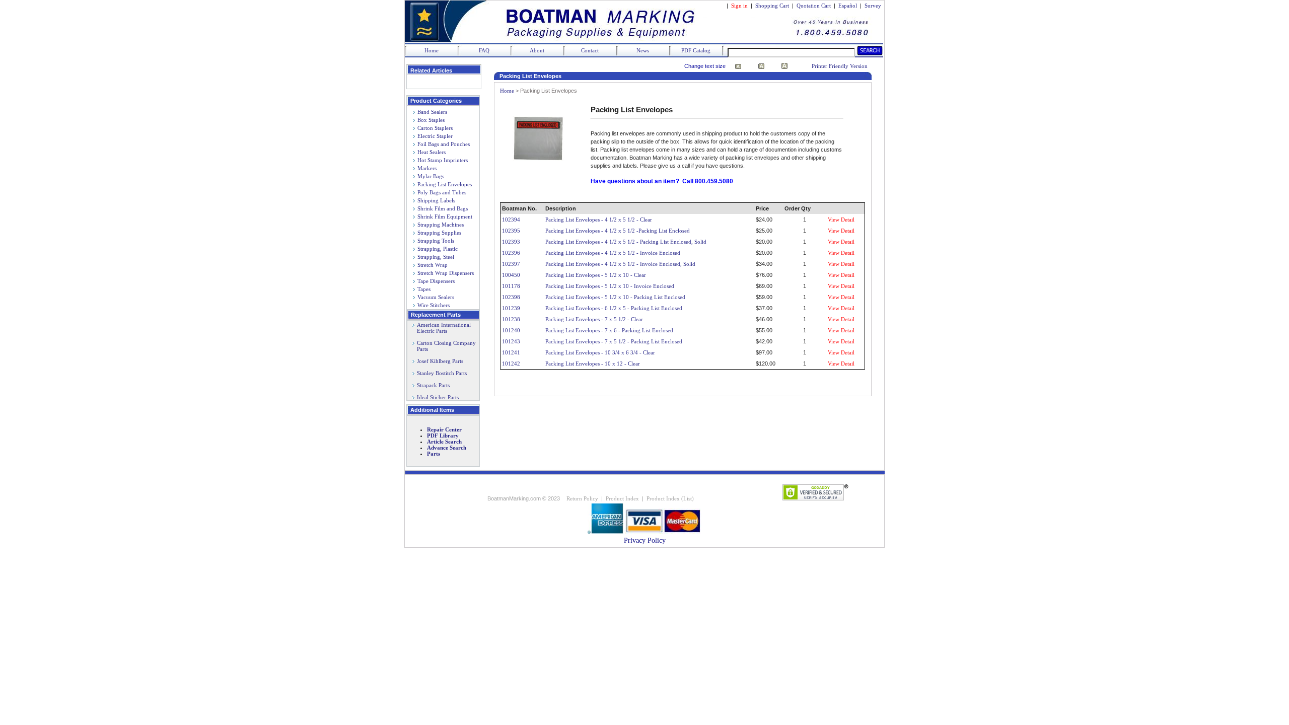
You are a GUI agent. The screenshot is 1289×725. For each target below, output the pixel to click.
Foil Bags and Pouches (443, 144)
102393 (511, 242)
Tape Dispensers (436, 281)
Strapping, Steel (435, 257)
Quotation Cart (814, 6)
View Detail (841, 219)
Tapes (424, 289)
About (537, 50)
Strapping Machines (440, 225)
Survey (873, 6)
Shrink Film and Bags (442, 208)
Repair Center (444, 429)
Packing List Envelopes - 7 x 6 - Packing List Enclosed (609, 330)
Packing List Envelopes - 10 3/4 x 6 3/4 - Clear (600, 352)
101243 (511, 341)
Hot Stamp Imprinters (442, 160)
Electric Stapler (435, 136)
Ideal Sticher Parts (438, 397)
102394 (511, 219)
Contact (590, 50)
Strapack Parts (433, 385)
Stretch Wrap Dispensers (445, 273)
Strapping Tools (435, 241)
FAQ (484, 50)
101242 (511, 363)
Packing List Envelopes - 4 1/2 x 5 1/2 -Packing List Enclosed (617, 231)
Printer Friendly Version (840, 66)
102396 (511, 253)
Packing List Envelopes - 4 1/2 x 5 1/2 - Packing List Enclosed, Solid (625, 242)
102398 (511, 297)
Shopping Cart (772, 6)
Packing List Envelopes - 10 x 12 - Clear (592, 363)
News (642, 50)
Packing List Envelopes (444, 184)
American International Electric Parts (441, 328)
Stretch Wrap (432, 265)
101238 (511, 319)
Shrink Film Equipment (444, 216)
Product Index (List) (670, 498)
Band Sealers (432, 112)
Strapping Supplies (439, 233)
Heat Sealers (431, 152)
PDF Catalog (695, 50)
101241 (511, 352)
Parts (433, 454)
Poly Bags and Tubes (441, 192)
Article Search (444, 442)
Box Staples (431, 120)
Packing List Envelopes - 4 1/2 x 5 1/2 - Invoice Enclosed (612, 253)
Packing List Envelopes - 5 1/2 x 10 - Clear (595, 275)
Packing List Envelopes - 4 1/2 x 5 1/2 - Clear (598, 219)
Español (847, 6)
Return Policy (582, 498)
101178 (511, 286)
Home (431, 50)
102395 (511, 231)
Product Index (622, 498)
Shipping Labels (436, 200)
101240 (511, 330)
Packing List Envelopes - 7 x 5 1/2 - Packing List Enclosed (613, 341)
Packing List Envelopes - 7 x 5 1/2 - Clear (594, 319)
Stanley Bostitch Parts (442, 373)
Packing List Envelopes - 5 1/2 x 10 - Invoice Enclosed (609, 286)
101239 (511, 308)
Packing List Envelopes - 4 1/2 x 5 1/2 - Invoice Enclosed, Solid (620, 264)
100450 (511, 275)
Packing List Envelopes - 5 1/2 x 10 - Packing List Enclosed (615, 297)
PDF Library (443, 435)
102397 (511, 264)
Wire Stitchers (433, 305)
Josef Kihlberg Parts (440, 361)
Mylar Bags (430, 176)
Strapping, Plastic (437, 249)
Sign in (739, 6)
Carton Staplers (435, 128)
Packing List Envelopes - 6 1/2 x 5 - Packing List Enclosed (613, 308)
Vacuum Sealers (435, 297)
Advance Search (446, 448)
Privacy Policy (645, 540)
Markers (427, 168)
